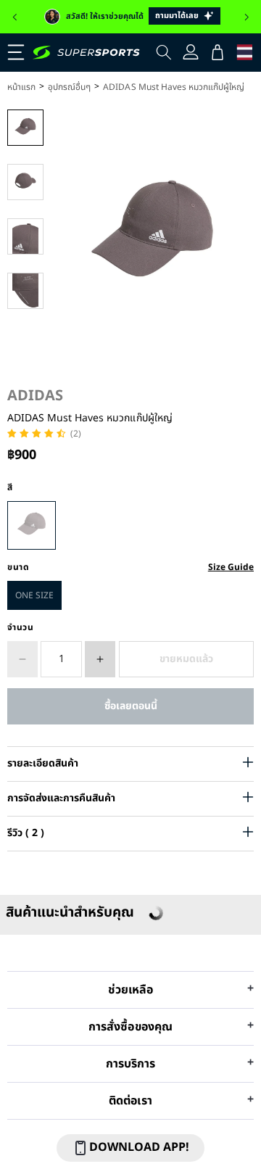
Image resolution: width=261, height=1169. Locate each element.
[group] (130, 16)
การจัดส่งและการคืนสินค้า (61, 798)
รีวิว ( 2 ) (25, 832)
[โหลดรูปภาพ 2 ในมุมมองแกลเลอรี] (25, 182)
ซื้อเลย (130, 706)
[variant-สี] (31, 525)
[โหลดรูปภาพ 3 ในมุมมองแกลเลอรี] (25, 236)
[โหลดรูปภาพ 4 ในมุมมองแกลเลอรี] (25, 291)
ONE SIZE (34, 595)
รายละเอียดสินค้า (42, 763)
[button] (14, 17)
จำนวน (20, 627)
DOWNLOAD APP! (139, 1147)
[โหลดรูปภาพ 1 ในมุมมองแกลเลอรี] (25, 128)
